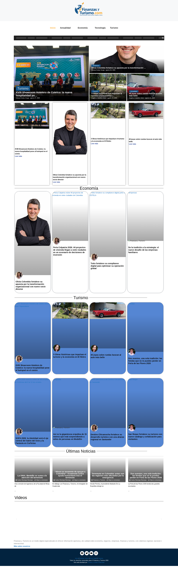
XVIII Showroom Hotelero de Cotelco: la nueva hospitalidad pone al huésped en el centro (31, 151)
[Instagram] (96, 553)
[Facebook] (82, 553)
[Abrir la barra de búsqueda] (126, 28)
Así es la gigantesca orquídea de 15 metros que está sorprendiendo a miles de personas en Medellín (70, 436)
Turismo (114, 28)
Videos (21, 497)
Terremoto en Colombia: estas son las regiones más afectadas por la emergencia (108, 476)
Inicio (53, 28)
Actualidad (65, 28)
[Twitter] (87, 553)
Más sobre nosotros (22, 546)
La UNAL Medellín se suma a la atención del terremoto (32, 477)
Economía (83, 28)
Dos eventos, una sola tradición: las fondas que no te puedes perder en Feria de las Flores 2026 (145, 360)
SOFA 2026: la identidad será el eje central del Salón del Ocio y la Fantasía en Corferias (32, 440)
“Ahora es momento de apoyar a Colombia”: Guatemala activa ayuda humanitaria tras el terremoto (70, 475)
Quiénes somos (84, 558)
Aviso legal (93, 558)
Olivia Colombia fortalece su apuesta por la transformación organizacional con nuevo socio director (69, 177)
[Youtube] (91, 553)
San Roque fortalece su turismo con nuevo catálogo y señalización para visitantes (145, 436)
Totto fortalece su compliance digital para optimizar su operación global (107, 266)
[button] (17, 519)
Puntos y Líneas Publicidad (96, 562)
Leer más (18, 156)
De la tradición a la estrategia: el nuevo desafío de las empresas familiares (143, 249)
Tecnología (100, 28)
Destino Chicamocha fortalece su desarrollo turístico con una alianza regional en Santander (107, 437)
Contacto (100, 558)
